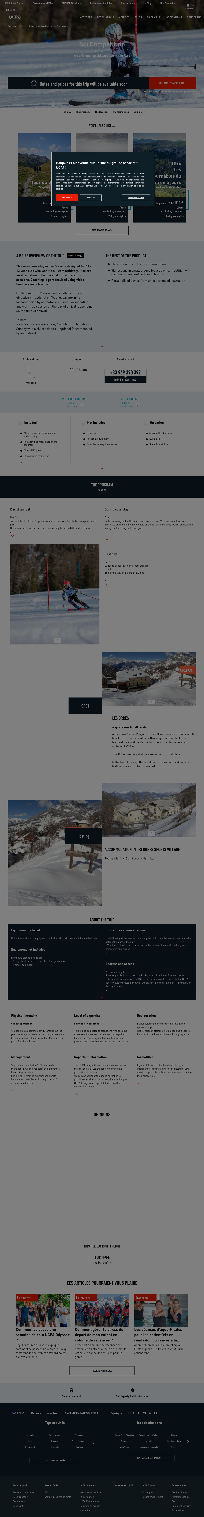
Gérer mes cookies (136, 197)
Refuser (91, 197)
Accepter (67, 197)
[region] (103, 179)
